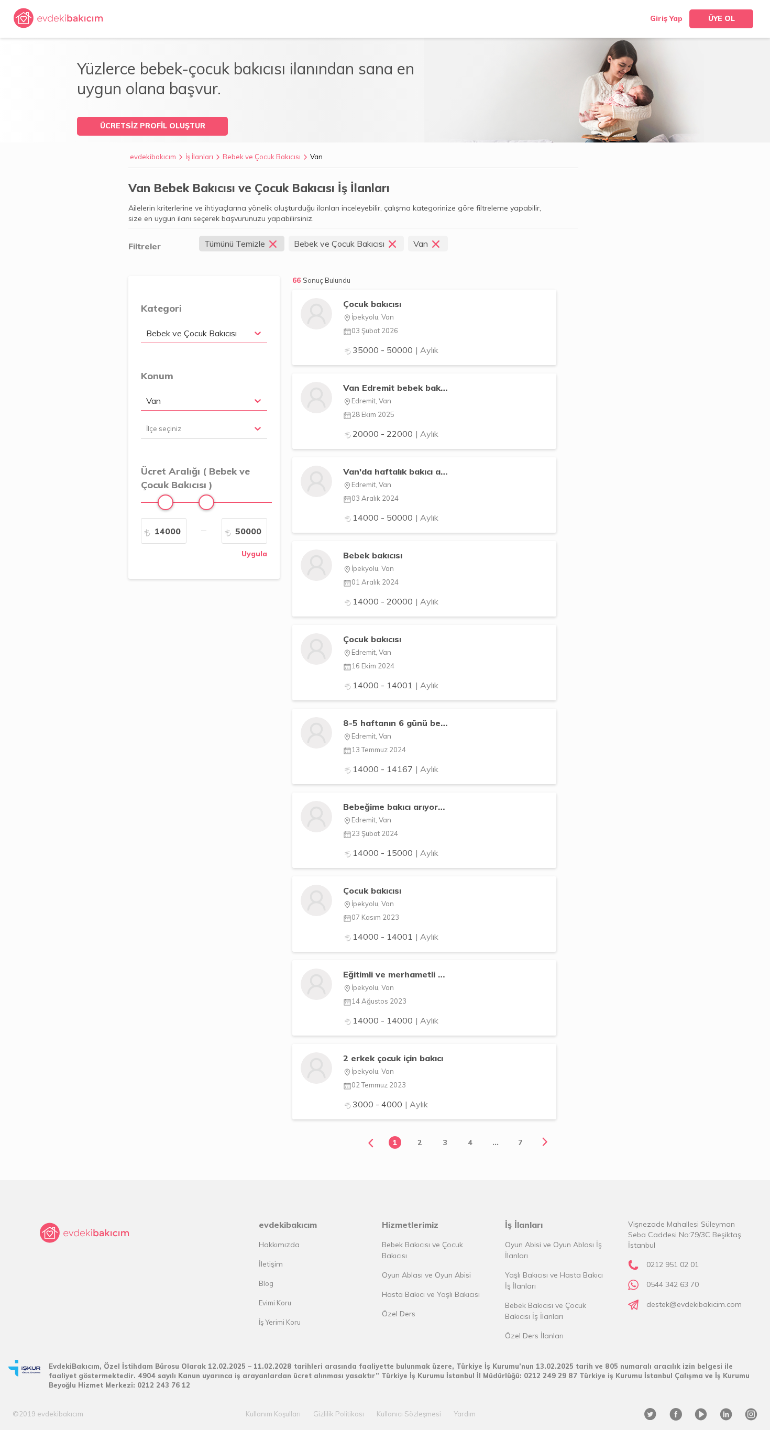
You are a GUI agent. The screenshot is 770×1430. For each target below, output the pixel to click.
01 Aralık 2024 (375, 582)
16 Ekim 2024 (372, 666)
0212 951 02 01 (672, 1264)
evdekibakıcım (153, 156)
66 (321, 280)
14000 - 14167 (395, 769)
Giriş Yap (666, 18)
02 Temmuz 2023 (378, 1085)
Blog (266, 1283)
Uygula (254, 553)
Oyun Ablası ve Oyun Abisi (426, 1275)
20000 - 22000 (395, 433)
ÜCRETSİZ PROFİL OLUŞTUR (152, 125)
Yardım (465, 1414)
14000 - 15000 (395, 853)
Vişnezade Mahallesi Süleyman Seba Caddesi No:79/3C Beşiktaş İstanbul (684, 1234)
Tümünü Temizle (234, 243)
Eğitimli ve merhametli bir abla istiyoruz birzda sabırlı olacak (395, 974)
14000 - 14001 (395, 685)
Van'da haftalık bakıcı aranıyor (395, 471)
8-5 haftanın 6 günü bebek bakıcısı (395, 723)
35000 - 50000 (395, 350)
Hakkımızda (279, 1244)
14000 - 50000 (395, 517)
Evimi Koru (275, 1303)
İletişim (271, 1264)
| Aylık (426, 350)
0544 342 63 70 (672, 1284)
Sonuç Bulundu (326, 280)
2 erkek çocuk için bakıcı (393, 1058)
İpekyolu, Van (372, 317)
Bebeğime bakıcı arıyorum (395, 806)
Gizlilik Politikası (338, 1414)
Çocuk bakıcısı (372, 304)
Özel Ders (398, 1313)
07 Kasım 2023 (375, 917)
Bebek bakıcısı (372, 555)
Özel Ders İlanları (534, 1335)
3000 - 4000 (390, 1104)
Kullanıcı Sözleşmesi (409, 1414)
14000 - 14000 (395, 1020)
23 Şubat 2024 (374, 833)
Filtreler (144, 246)
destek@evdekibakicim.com (694, 1304)
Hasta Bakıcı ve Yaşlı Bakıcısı (431, 1294)
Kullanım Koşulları (273, 1414)
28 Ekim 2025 (372, 414)
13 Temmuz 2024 (378, 749)
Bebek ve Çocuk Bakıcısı (262, 156)
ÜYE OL (721, 18)
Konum (157, 376)
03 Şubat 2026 (374, 330)
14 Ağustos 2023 (378, 1001)
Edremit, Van (371, 401)
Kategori (161, 308)
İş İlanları (199, 156)
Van (316, 156)
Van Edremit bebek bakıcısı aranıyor (395, 387)
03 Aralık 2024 (375, 498)
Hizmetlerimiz (410, 1224)
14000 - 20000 (395, 601)
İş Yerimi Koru (280, 1322)
